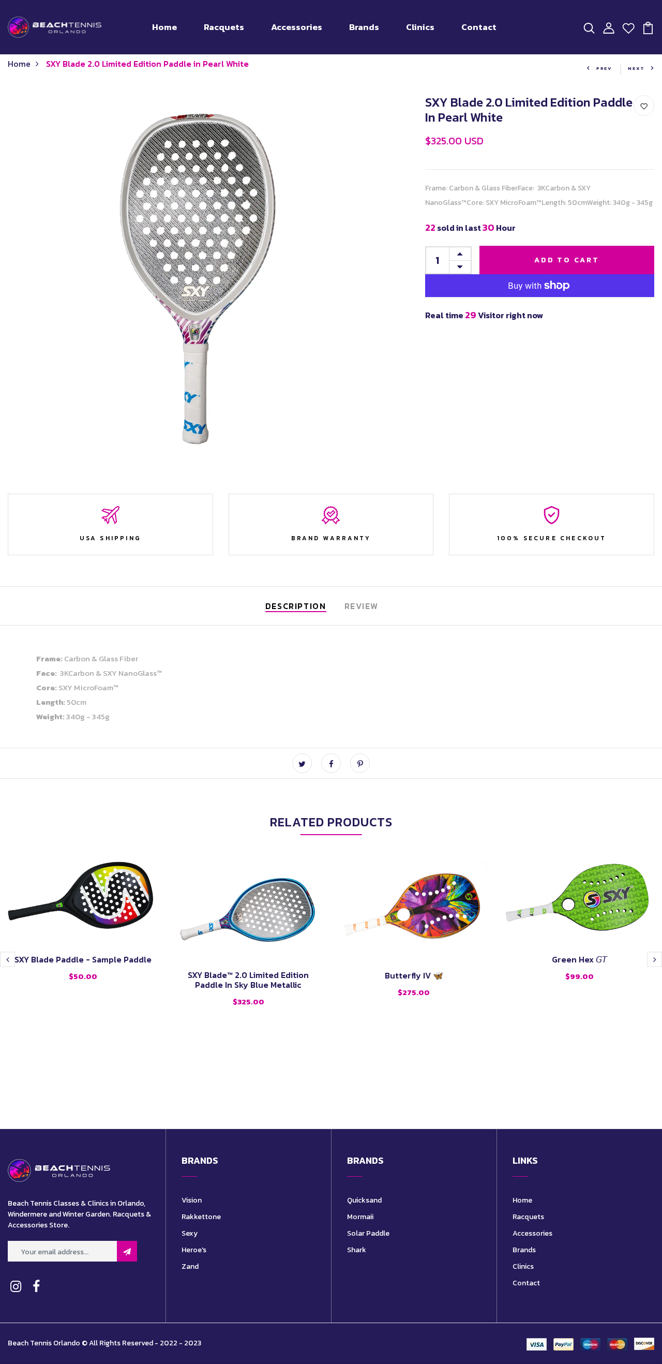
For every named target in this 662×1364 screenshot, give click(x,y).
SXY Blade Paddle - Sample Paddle (83, 959)
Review (361, 606)
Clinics (420, 27)
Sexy (190, 1233)
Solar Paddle (368, 1233)
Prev (604, 68)
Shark (356, 1249)
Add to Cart (566, 260)
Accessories (296, 27)
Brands (364, 27)
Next (636, 68)
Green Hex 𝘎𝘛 (579, 959)
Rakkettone (201, 1216)
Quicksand (364, 1200)
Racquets (224, 27)
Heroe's (194, 1249)
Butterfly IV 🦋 (414, 975)
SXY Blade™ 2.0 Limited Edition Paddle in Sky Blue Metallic (248, 980)
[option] (83, 929)
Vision (192, 1200)
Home (164, 27)
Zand (190, 1266)
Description (295, 606)
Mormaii (360, 1216)
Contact (478, 27)
